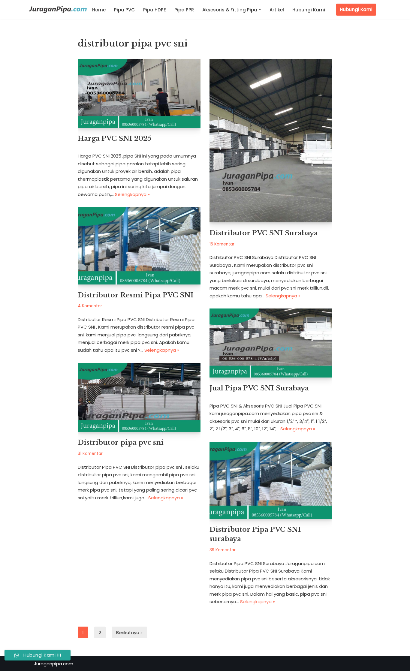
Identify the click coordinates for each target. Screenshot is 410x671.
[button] (260, 9)
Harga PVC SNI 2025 (114, 138)
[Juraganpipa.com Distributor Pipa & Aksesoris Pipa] (57, 10)
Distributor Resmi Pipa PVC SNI (136, 295)
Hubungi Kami (308, 10)
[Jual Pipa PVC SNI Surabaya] (271, 343)
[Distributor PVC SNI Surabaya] (271, 140)
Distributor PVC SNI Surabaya (264, 233)
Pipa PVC (124, 10)
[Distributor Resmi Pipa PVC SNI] (139, 245)
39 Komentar (223, 550)
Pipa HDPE (154, 10)
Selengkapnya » (132, 194)
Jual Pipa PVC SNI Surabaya (259, 388)
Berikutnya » (129, 632)
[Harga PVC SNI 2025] (139, 93)
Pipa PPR (184, 10)
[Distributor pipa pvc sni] (139, 397)
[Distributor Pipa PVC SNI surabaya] (271, 480)
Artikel (277, 10)
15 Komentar (222, 244)
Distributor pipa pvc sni (121, 442)
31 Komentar (90, 453)
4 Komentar (90, 306)
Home (99, 10)
